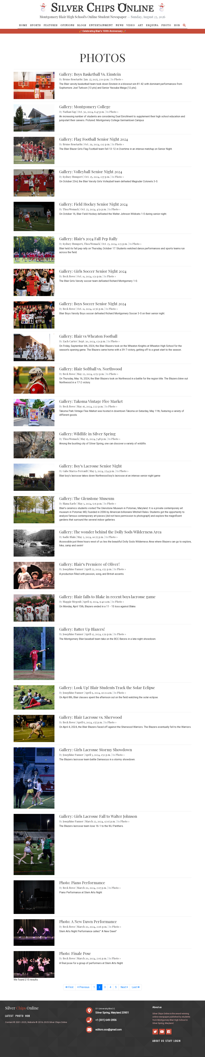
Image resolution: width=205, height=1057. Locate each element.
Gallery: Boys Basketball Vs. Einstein (90, 74)
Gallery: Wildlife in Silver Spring (87, 433)
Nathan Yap (69, 111)
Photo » (118, 79)
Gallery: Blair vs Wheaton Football (88, 336)
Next (124, 987)
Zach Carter (70, 341)
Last (134, 987)
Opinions (67, 25)
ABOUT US (158, 1040)
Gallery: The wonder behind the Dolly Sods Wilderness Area (110, 531)
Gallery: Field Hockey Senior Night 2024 (93, 204)
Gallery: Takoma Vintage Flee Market (91, 401)
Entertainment (101, 25)
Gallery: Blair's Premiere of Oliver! (89, 564)
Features (51, 25)
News (120, 25)
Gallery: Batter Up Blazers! (82, 629)
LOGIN (177, 1040)
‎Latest (9, 1015)
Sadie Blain (69, 537)
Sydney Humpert (73, 176)
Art (140, 25)
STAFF (168, 1040)
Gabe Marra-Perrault (75, 471)
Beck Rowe (69, 276)
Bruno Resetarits (72, 79)
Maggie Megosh (72, 601)
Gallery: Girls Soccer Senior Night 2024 (92, 271)
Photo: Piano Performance (82, 882)
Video (130, 25)
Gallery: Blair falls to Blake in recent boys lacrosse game (107, 596)
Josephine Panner (73, 569)
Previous (84, 987)
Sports (35, 25)
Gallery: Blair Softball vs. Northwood (90, 368)
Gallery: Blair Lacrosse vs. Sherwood (90, 717)
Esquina (152, 25)
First (70, 987)
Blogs (81, 25)
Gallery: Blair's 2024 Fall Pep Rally (88, 238)
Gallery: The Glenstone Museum (86, 498)
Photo (166, 25)
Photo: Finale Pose (75, 953)
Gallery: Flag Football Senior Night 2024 (93, 139)
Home (23, 25)
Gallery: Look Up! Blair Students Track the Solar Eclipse (107, 687)
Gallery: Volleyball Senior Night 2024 (90, 171)
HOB (177, 25)
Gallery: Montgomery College (84, 106)
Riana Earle (69, 503)
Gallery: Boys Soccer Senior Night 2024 (92, 303)
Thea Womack (71, 209)
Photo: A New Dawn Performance (88, 921)
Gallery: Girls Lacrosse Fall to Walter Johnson (98, 816)
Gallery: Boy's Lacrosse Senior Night (90, 465)
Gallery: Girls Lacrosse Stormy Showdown (95, 749)
